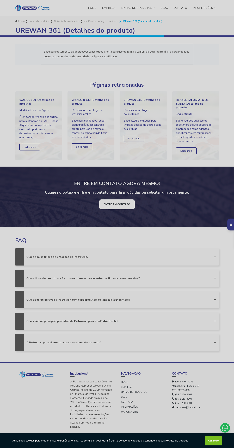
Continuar (213, 440)
